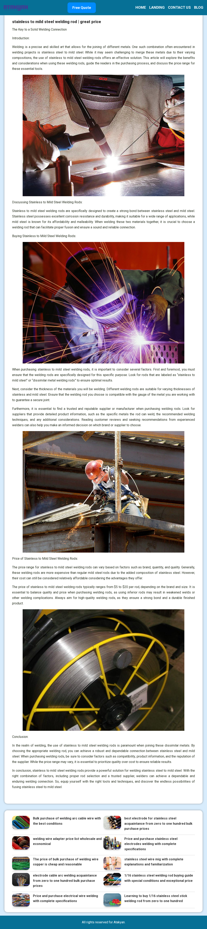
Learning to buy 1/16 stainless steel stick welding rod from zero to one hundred (155, 898)
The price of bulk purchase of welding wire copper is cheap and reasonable (65, 861)
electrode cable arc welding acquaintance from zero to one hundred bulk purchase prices (65, 881)
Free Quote (81, 7)
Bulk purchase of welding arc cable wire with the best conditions (67, 821)
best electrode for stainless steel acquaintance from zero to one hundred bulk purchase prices (158, 823)
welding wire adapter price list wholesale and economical (67, 841)
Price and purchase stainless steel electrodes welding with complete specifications (150, 844)
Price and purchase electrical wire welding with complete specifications (65, 898)
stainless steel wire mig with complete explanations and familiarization (153, 861)
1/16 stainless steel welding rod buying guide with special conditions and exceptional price (158, 878)
